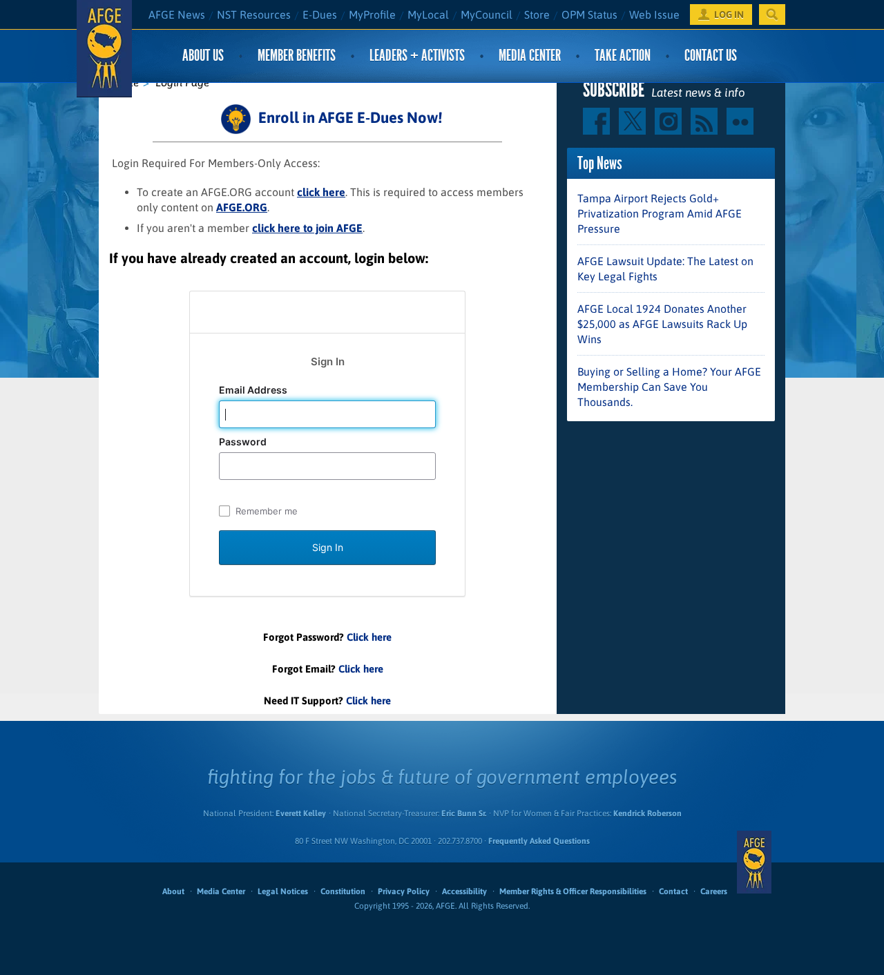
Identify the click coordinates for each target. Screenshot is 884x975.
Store (537, 14)
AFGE (754, 862)
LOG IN (729, 14)
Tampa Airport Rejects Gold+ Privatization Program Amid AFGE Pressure (659, 213)
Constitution (342, 891)
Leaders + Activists (417, 55)
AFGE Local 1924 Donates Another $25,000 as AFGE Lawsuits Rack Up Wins (662, 323)
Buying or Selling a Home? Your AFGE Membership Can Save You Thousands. (669, 386)
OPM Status (589, 14)
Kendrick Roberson (647, 813)
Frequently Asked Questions (539, 841)
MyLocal (428, 14)
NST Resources (254, 14)
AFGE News (176, 14)
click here (321, 192)
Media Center (530, 55)
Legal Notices (283, 891)
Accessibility (464, 891)
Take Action (623, 55)
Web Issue (654, 14)
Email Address (254, 390)
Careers (713, 891)
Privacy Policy (404, 891)
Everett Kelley (301, 813)
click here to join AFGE (307, 228)
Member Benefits (297, 55)
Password (244, 441)
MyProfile (372, 14)
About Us (203, 55)
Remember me (267, 511)
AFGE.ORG (241, 207)
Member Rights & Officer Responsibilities (572, 891)
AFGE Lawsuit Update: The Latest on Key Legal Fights (665, 268)
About (173, 891)
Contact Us (710, 55)
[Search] (772, 14)
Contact (673, 891)
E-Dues (319, 14)
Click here (369, 637)
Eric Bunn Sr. (463, 813)
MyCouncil (486, 14)
